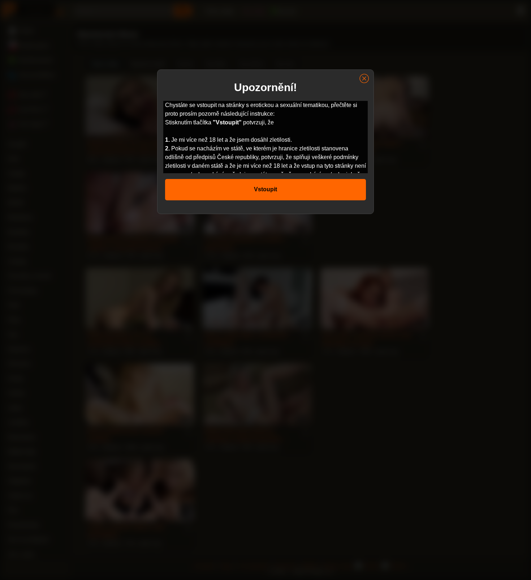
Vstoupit (265, 189)
